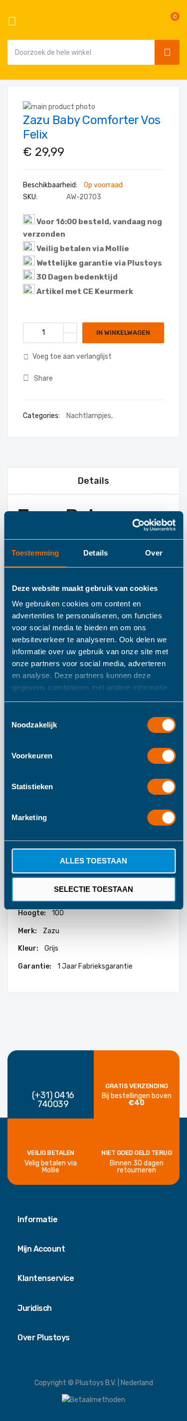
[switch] (161, 757)
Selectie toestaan (93, 889)
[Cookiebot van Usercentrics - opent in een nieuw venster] (133, 525)
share (43, 378)
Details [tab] (95, 553)
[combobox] (78, 52)
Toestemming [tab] (35, 553)
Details (93, 480)
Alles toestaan (93, 860)
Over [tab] (153, 553)
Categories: (42, 416)
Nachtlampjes (88, 416)
